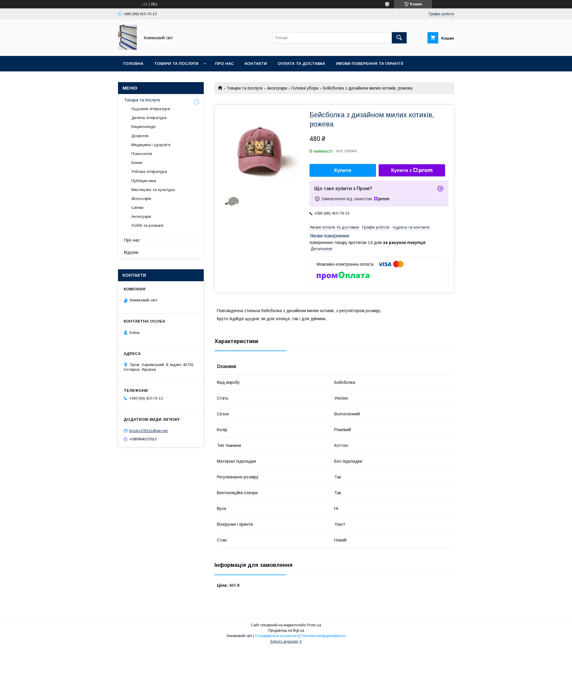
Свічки (137, 207)
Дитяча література (149, 117)
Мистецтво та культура (153, 189)
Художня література (150, 109)
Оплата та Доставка (301, 63)
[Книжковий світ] (127, 48)
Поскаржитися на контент (276, 636)
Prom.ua (314, 625)
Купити (342, 170)
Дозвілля (139, 136)
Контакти (256, 63)
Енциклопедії (143, 126)
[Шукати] (399, 37)
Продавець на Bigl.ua (286, 630)
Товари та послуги (176, 63)
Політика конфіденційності (323, 636)
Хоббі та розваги (147, 225)
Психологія (141, 153)
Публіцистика (143, 181)
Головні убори (304, 88)
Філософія (141, 198)
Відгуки (131, 252)
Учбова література (149, 171)
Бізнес (137, 162)
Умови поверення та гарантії (369, 63)
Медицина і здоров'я (150, 145)
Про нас (224, 63)
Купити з (401, 170)
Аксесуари (277, 88)
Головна (133, 63)
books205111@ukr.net (148, 430)
